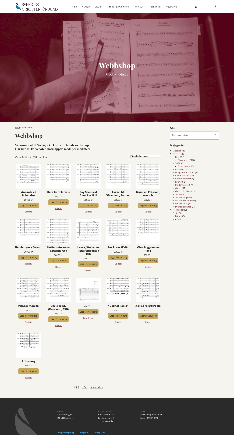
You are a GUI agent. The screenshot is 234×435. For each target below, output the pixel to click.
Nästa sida (96, 387)
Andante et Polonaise (28, 193)
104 (84, 387)
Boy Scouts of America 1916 (88, 193)
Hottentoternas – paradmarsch (58, 249)
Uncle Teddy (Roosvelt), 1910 (58, 307)
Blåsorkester (88, 318)
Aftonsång (28, 361)
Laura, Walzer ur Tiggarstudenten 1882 (88, 251)
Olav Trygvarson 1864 (148, 249)
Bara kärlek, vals (58, 192)
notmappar (55, 149)
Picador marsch (28, 306)
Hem (74, 6)
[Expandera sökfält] (196, 7)
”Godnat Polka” (118, 306)
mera (87, 149)
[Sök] (215, 135)
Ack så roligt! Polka (148, 306)
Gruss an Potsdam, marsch (148, 193)
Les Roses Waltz (118, 247)
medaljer (70, 149)
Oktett (58, 266)
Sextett (28, 211)
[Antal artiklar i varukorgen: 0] (216, 7)
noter (42, 149)
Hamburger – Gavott (28, 247)
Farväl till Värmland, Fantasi (118, 193)
